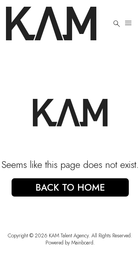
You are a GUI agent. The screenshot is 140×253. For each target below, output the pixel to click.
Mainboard (82, 242)
